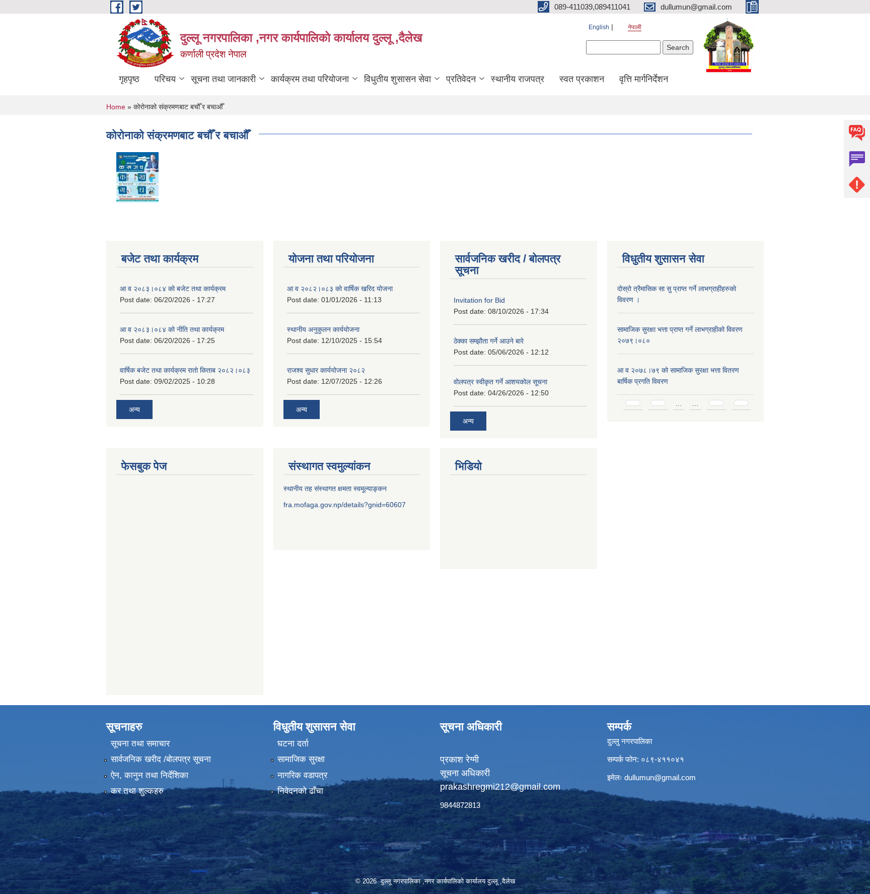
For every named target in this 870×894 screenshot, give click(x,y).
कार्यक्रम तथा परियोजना (310, 79)
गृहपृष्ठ (129, 79)
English (599, 27)
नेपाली (634, 27)
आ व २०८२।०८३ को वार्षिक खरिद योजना (340, 289)
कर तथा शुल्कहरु (137, 791)
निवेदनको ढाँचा (300, 791)
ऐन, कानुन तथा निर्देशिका (149, 775)
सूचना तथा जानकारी (223, 79)
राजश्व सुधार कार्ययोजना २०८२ (326, 370)
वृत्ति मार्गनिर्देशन (643, 79)
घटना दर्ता (293, 743)
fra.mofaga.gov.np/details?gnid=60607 (344, 505)
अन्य (134, 409)
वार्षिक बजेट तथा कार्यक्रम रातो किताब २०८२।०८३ (185, 370)
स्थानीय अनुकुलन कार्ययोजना (323, 329)
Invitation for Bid (479, 300)
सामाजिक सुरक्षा (301, 759)
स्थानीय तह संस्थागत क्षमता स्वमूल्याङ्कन (335, 489)
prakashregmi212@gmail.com (500, 787)
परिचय (165, 79)
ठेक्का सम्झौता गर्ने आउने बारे (489, 341)
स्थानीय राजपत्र (517, 79)
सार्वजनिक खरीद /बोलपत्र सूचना (161, 759)
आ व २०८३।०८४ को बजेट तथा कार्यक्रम (173, 289)
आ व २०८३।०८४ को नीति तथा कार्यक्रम (172, 329)
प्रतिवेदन (461, 79)
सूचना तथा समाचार (140, 743)
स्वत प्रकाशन (581, 79)
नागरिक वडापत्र (302, 775)
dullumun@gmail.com (660, 777)
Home (115, 107)
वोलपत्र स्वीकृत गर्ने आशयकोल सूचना (500, 382)
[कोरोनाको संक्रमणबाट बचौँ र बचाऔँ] (137, 176)
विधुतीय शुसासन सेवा (397, 79)
